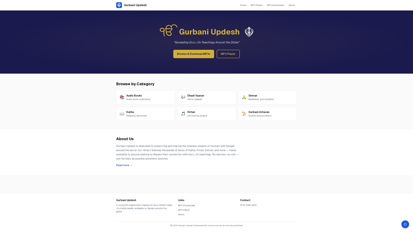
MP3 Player (256, 5)
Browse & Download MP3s (193, 54)
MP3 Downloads (275, 5)
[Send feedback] (405, 224)
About (292, 5)
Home (243, 5)
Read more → (124, 165)
